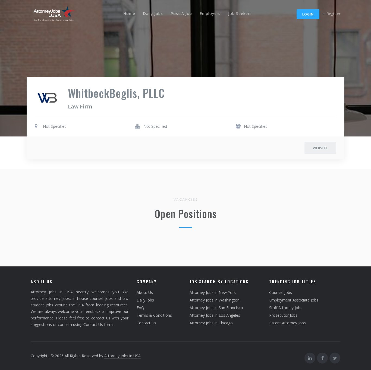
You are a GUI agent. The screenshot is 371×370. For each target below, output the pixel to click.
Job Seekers (240, 13)
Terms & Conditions (154, 315)
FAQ (140, 307)
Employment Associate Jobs (293, 300)
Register (333, 13)
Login (308, 14)
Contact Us (146, 322)
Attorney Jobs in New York (213, 292)
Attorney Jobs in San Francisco (216, 307)
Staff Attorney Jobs (285, 307)
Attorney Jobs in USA (122, 355)
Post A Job (181, 13)
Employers (210, 13)
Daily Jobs (153, 13)
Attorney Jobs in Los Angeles (215, 315)
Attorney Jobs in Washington (215, 300)
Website (320, 148)
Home (129, 13)
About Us (145, 292)
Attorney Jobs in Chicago (211, 322)
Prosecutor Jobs (283, 315)
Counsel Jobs (280, 292)
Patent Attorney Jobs (287, 322)
